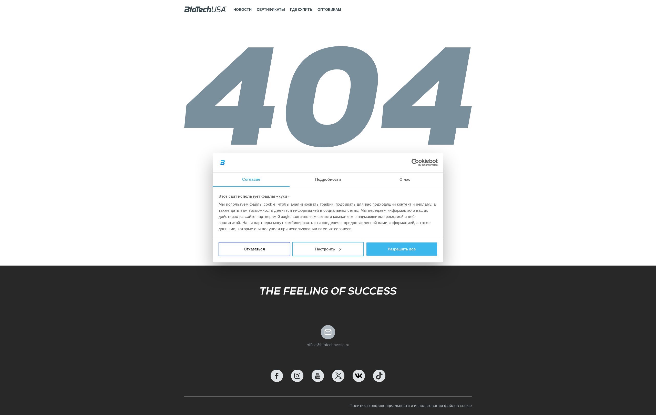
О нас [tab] (404, 179)
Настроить (325, 249)
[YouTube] (318, 376)
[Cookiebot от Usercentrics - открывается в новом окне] (415, 162)
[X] (338, 376)
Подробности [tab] (328, 179)
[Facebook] (277, 376)
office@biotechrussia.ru (328, 344)
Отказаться (254, 249)
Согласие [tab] (251, 179)
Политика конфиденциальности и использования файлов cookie (411, 405)
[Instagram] (297, 376)
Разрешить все (402, 249)
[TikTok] (379, 376)
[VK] (359, 376)
